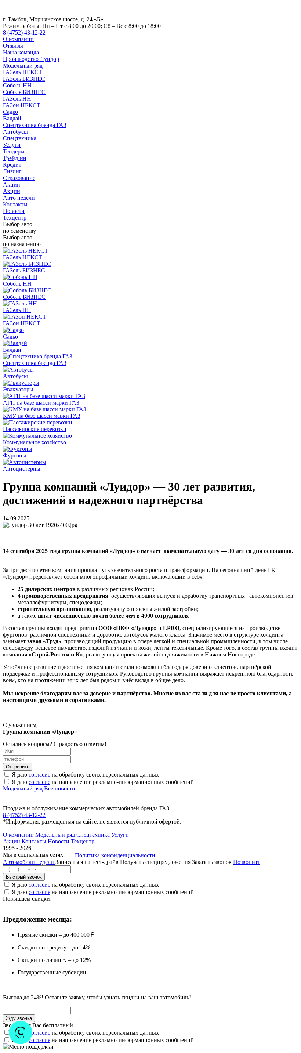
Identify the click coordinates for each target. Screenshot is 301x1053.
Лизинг (12, 171)
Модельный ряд (23, 65)
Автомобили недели (29, 862)
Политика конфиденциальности (115, 855)
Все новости (59, 788)
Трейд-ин (14, 158)
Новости (14, 211)
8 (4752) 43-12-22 (24, 32)
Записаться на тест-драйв (87, 862)
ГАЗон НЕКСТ (21, 105)
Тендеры (14, 151)
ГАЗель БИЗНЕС (24, 79)
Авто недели (19, 198)
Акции (11, 184)
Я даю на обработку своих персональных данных (85, 774)
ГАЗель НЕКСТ (22, 72)
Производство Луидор (31, 59)
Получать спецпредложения (156, 862)
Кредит (12, 165)
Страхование (19, 178)
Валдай (12, 118)
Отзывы (13, 46)
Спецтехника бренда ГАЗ (34, 125)
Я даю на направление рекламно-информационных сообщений (103, 782)
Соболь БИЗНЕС (24, 92)
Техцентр (14, 217)
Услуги (12, 145)
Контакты (15, 204)
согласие (39, 774)
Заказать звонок (212, 862)
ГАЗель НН (17, 98)
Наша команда (21, 52)
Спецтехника (19, 138)
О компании (18, 39)
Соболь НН (17, 85)
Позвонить (246, 862)
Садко (10, 112)
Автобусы (15, 132)
